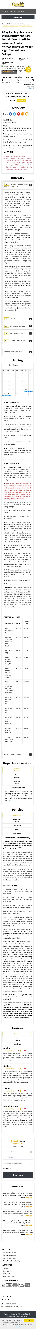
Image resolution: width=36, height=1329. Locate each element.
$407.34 (26, 1207)
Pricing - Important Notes (12, 754)
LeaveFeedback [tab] (17, 1039)
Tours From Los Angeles (19, 23)
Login (22, 11)
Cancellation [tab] (17, 815)
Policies (26, 97)
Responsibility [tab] (17, 833)
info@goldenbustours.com (13, 1307)
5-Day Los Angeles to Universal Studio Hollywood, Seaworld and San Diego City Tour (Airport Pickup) (18, 1203)
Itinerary (18, 93)
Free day (10, 319)
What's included (18, 1146)
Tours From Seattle (9, 1255)
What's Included (11, 402)
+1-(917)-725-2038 (10, 1304)
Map (17, 82)
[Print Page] (23, 114)
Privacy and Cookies (24, 1314)
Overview (9, 93)
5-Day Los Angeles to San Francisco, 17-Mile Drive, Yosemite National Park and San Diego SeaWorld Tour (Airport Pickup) (17, 1222)
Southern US (7, 1271)
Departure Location (13, 97)
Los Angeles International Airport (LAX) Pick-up (16, 185)
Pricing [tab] (17, 829)
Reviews (13, 100)
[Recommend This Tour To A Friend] (27, 114)
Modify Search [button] (18, 17)
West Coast (9, 23)
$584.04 (26, 1234)
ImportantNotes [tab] (17, 782)
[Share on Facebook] (11, 114)
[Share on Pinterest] (19, 114)
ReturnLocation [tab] (17, 776)
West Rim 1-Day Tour (14, 333)
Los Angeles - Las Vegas (15, 326)
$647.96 (26, 1197)
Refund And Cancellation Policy (17, 1316)
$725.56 (26, 1216)
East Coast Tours (8, 1276)
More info (18, 1327)
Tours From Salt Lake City (11, 1261)
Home (3, 23)
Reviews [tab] (17, 1034)
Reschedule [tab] (17, 825)
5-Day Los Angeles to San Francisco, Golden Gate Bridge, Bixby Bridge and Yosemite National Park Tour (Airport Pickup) (17, 1213)
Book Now (21, 100)
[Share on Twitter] (15, 114)
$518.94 (26, 1225)
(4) (13, 72)
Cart (19, 11)
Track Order (13, 11)
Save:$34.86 (18, 1144)
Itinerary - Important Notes (13, 352)
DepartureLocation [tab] (17, 770)
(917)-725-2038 (5, 11)
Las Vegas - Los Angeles (15, 341)
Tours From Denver (9, 1258)
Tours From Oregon (9, 1253)
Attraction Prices (12, 617)
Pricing (27, 93)
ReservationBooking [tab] (17, 820)
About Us (7, 1314)
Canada (5, 1268)
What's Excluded (11, 463)
